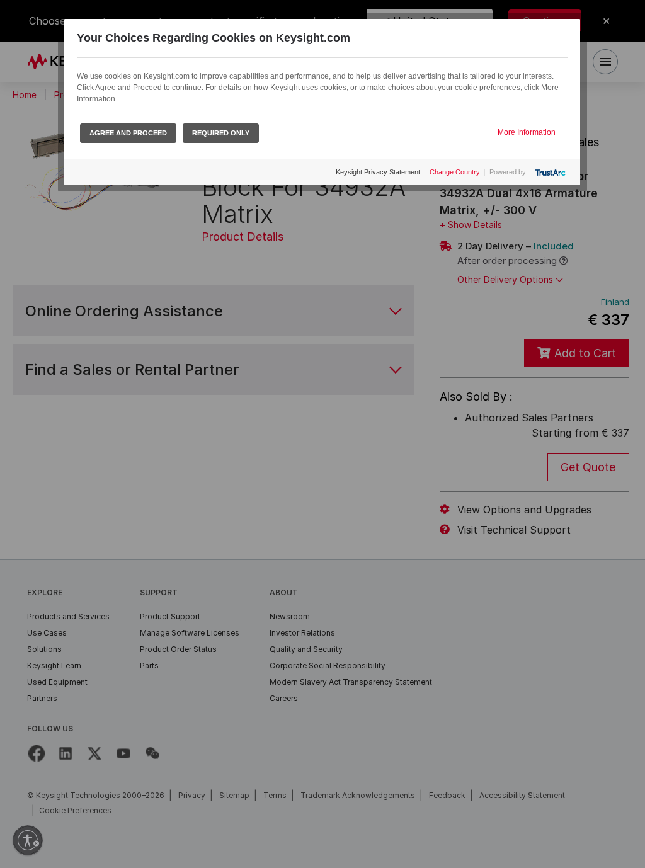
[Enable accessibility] (28, 840)
